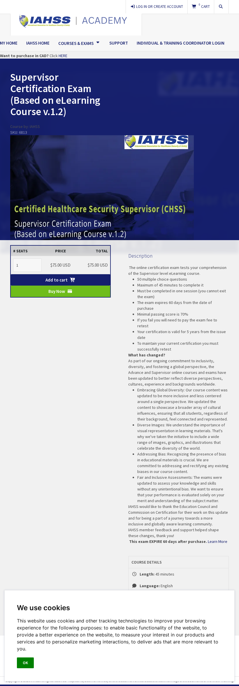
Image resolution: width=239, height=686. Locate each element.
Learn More (218, 541)
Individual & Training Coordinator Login (180, 43)
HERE (63, 55)
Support (118, 43)
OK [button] (25, 662)
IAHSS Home (38, 43)
